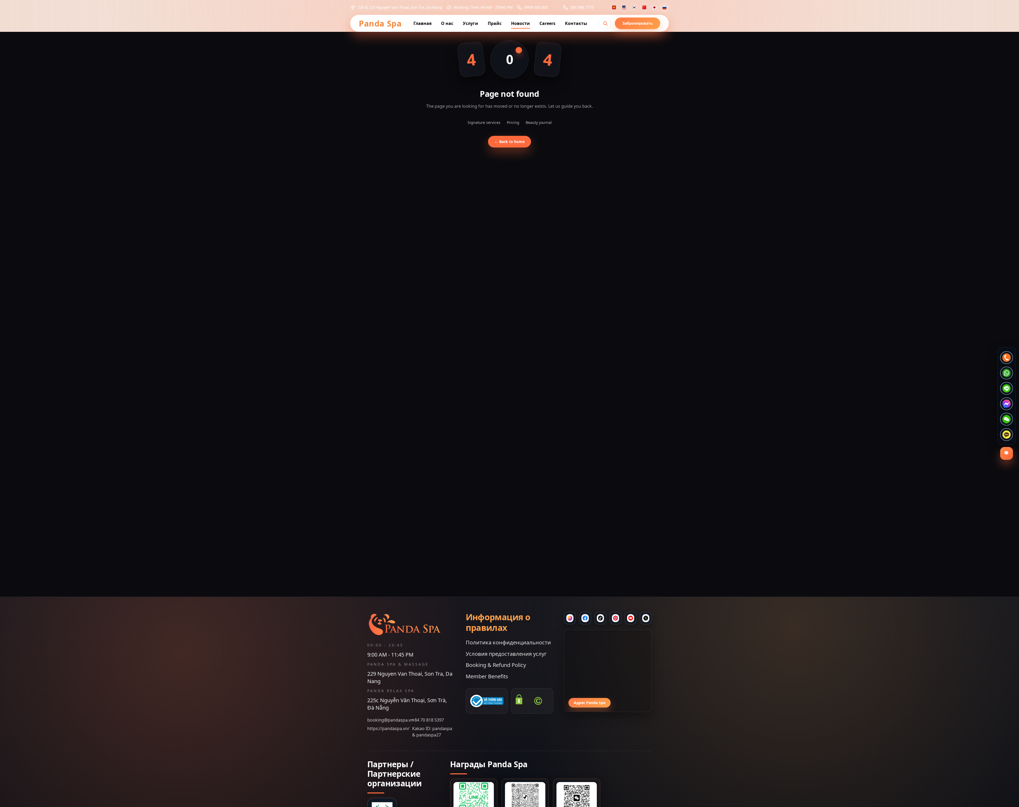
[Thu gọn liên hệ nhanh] (1006, 453)
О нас (447, 23)
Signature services (484, 122)
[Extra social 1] (631, 618)
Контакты (576, 23)
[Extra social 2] (646, 618)
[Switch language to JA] (654, 7)
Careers (547, 23)
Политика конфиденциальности (508, 642)
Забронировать (637, 23)
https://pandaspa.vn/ (388, 728)
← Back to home (509, 141)
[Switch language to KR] (634, 7)
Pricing (513, 122)
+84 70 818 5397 (428, 720)
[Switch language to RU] (664, 7)
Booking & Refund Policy (496, 665)
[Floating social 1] (1006, 357)
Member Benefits (487, 676)
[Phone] (615, 618)
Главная (422, 23)
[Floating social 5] (1006, 419)
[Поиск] (605, 23)
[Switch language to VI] (614, 7)
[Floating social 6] (1006, 434)
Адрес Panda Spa (589, 702)
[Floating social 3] (1006, 388)
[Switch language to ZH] (644, 7)
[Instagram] (570, 618)
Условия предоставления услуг (506, 653)
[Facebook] (585, 618)
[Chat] (600, 618)
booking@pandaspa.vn (388, 720)
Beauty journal (539, 122)
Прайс (495, 23)
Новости (520, 23)
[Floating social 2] (1006, 373)
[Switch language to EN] (624, 7)
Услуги (470, 23)
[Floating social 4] (1006, 403)
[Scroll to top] (509, 797)
